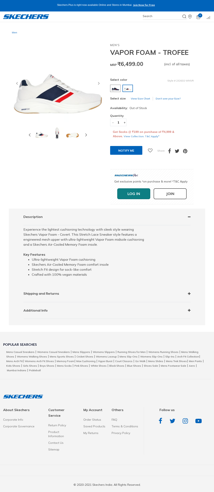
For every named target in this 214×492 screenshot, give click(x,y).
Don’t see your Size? (168, 98)
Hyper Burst (105, 361)
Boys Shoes (47, 365)
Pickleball (35, 370)
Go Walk (140, 361)
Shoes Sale (151, 365)
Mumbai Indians (16, 370)
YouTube (199, 421)
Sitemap (53, 449)
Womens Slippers (104, 352)
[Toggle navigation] (208, 16)
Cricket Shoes (84, 356)
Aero (192, 365)
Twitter (173, 421)
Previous (30, 135)
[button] (17, 84)
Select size (118, 98)
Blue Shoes (134, 365)
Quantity (117, 116)
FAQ (114, 420)
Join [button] (170, 193)
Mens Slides (155, 361)
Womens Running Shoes (163, 352)
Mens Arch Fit (14, 361)
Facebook (161, 421)
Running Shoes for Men (131, 352)
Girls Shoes (30, 365)
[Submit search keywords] (184, 16)
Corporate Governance (18, 426)
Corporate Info (13, 420)
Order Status (92, 420)
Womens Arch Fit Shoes (39, 361)
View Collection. (134, 136)
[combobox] (165, 16)
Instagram (186, 421)
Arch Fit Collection (188, 356)
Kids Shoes (13, 365)
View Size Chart (140, 98)
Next (86, 135)
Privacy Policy (121, 433)
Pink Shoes (81, 365)
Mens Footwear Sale (173, 365)
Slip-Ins (170, 356)
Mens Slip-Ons (129, 356)
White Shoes (99, 365)
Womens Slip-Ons (151, 356)
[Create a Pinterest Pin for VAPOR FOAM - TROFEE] (187, 152)
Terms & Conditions (125, 426)
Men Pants (195, 361)
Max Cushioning (86, 361)
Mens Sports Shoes (62, 356)
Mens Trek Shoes (176, 361)
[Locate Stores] (192, 17)
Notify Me (126, 150)
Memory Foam (65, 361)
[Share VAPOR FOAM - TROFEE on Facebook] (171, 152)
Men (14, 32)
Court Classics (123, 361)
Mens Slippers (81, 352)
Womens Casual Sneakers (53, 352)
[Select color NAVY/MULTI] (116, 88)
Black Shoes (116, 365)
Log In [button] (133, 193)
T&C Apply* (152, 136)
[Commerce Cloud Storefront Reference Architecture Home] (26, 16)
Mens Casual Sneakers (20, 352)
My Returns (90, 433)
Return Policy (57, 425)
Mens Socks (64, 365)
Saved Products (94, 426)
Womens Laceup (106, 356)
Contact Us (56, 443)
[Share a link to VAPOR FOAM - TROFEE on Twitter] (179, 152)
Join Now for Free (144, 4)
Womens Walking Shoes (32, 356)
